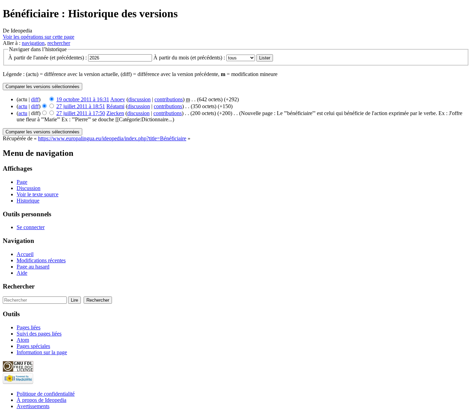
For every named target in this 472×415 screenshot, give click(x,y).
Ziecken (115, 113)
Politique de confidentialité (46, 394)
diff (35, 99)
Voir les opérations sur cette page (38, 37)
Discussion (28, 188)
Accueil (25, 254)
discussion (139, 99)
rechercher (58, 43)
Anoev (117, 99)
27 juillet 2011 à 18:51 (80, 106)
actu (22, 106)
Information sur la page (42, 352)
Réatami (115, 106)
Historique (28, 201)
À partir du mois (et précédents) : (189, 57)
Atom (23, 340)
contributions (168, 99)
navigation (33, 43)
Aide (22, 273)
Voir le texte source (37, 194)
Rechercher (19, 286)
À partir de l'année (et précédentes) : (47, 57)
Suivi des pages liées (39, 334)
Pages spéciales (33, 346)
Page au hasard (33, 267)
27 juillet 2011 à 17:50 (80, 113)
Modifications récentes (41, 260)
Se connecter (31, 227)
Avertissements (33, 406)
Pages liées (28, 327)
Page (22, 182)
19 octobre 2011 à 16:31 (82, 99)
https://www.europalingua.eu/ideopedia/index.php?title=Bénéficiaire (112, 138)
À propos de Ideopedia (41, 400)
